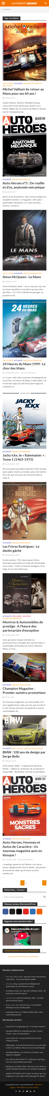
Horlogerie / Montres (21, 616)
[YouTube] (26, 911)
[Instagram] (19, 911)
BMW (13, 749)
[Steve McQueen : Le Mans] (24, 240)
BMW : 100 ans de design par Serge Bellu (24, 754)
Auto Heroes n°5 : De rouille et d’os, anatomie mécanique (24, 185)
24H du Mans (8, 84)
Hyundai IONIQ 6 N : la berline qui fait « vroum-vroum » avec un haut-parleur (24, 1032)
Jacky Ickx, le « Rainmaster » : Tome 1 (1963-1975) (24, 457)
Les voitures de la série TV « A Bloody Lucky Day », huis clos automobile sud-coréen (26, 1060)
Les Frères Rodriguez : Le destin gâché (21, 548)
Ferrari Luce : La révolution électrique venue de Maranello (23, 1006)
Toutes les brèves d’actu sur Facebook (21, 951)
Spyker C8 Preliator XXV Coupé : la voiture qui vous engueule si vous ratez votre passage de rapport (26, 1074)
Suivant (44, 882)
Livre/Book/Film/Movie (32, 84)
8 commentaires (26, 859)
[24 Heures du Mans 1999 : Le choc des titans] (24, 328)
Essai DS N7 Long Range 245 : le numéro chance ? (26, 1026)
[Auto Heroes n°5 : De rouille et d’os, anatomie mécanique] (24, 146)
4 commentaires (29, 373)
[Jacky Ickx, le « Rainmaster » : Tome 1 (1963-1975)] (24, 419)
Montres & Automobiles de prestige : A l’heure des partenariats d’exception (23, 626)
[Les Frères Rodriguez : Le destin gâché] (24, 510)
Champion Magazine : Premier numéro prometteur (24, 690)
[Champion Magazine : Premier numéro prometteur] (24, 667)
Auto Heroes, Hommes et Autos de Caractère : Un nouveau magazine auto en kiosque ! (22, 848)
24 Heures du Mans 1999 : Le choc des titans (24, 366)
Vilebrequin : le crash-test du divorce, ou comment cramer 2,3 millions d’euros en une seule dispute (26, 1046)
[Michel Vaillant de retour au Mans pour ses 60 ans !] (24, 51)
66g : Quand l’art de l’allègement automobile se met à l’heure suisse (23, 985)
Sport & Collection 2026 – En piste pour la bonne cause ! (26, 992)
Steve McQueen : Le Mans (22, 277)
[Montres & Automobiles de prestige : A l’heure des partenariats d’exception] (24, 593)
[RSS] (39, 911)
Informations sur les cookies (27, 1087)
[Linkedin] (33, 911)
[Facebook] (5, 911)
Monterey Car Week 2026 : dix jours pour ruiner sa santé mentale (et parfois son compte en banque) (26, 1067)
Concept (19, 749)
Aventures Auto (12, 991)
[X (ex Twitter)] (12, 911)
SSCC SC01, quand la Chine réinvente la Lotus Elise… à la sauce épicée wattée (26, 977)
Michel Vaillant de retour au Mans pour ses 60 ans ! (23, 91)
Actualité (18, 84)
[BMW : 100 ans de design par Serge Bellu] (24, 730)
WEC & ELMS (7, 86)
